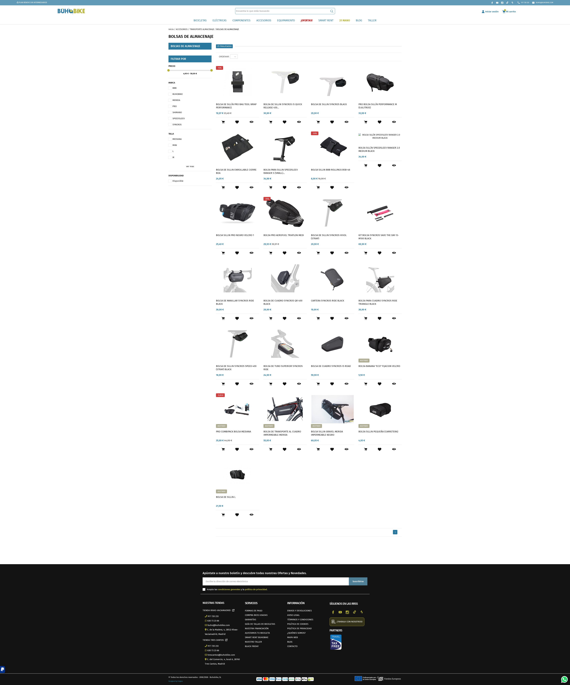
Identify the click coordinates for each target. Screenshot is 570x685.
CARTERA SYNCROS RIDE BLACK (327, 300)
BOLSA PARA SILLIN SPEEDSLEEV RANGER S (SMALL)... (280, 171)
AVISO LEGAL (293, 615)
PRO (174, 106)
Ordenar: (224, 56)
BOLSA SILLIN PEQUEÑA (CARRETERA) (378, 431)
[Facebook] (492, 2)
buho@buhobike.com (542, 2)
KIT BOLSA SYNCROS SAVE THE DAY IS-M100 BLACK (378, 237)
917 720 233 (523, 2)
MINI (174, 145)
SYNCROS (177, 124)
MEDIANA (177, 139)
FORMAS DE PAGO (253, 610)
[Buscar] (332, 11)
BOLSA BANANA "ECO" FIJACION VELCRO (379, 366)
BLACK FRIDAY (252, 646)
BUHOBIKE (177, 94)
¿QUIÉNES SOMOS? (296, 633)
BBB (174, 88)
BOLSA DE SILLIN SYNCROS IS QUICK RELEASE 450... (282, 106)
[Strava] (512, 2)
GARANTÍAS (250, 619)
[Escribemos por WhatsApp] (563, 678)
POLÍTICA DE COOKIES (297, 624)
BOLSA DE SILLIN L (226, 497)
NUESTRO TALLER (253, 641)
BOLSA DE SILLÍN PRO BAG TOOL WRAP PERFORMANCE (236, 106)
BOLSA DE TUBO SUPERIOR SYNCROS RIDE (283, 368)
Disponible (177, 181)
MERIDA (176, 100)
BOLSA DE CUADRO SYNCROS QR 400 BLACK (282, 302)
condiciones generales (229, 589)
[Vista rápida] (252, 122)
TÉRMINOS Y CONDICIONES (300, 619)
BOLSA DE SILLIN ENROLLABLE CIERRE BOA (236, 171)
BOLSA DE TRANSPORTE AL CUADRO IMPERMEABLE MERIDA (282, 433)
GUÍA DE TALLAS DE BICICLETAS (260, 624)
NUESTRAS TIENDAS (213, 603)
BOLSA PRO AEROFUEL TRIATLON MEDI (283, 235)
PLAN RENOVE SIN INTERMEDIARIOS (33, 2)
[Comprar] (223, 122)
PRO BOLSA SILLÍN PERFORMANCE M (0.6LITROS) (377, 106)
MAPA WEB (292, 637)
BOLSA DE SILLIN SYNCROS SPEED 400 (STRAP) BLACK (236, 368)
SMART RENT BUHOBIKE (256, 637)
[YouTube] (497, 2)
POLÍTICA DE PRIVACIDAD (299, 628)
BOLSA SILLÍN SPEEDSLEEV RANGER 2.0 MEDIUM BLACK (379, 149)
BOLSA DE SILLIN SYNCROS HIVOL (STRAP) (329, 237)
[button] (2, 669)
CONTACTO (292, 646)
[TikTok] (507, 2)
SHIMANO (177, 112)
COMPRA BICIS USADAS (256, 615)
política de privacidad (256, 589)
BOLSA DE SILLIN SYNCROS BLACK (329, 104)
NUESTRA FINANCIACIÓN (257, 628)
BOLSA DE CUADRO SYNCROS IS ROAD (331, 366)
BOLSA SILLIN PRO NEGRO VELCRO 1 (235, 235)
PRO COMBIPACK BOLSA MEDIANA (233, 431)
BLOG (289, 641)
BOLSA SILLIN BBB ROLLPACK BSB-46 (330, 169)
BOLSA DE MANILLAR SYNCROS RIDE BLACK (235, 302)
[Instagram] (502, 2)
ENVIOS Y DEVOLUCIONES (299, 610)
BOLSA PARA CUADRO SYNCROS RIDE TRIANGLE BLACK (377, 302)
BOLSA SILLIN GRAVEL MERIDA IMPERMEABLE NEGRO (327, 433)
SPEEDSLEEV (178, 118)
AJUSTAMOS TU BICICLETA (257, 633)
